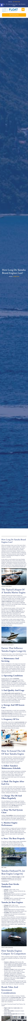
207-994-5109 (16, 1)
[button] (1, 5)
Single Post (16, 276)
